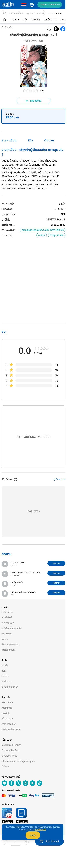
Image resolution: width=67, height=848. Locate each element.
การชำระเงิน (7, 708)
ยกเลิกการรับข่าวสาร (11, 729)
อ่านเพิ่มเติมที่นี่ (40, 829)
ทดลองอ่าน (35, 101)
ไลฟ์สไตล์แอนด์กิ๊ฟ (10, 687)
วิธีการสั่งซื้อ (7, 702)
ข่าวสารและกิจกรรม (10, 644)
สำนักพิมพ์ (6, 633)
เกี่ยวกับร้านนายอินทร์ (11, 745)
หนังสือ (15, 20)
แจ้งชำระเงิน (7, 718)
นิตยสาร (36, 20)
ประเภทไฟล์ (8, 214)
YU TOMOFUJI (33, 41)
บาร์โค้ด (6, 219)
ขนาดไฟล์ (7, 209)
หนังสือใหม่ (7, 617)
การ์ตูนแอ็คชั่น (57, 235)
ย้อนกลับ (8, 27)
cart (32, 5)
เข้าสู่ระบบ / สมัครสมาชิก (50, 4)
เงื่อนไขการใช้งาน (9, 755)
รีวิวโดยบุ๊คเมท (8, 650)
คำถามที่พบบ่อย (9, 724)
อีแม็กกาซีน (50, 20)
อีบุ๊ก (25, 20)
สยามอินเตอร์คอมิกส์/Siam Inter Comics (43, 230)
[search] (4, 13)
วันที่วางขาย (8, 225)
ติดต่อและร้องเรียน (10, 750)
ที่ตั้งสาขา (6, 766)
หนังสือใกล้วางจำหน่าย (12, 628)
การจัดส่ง (6, 713)
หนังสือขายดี (7, 612)
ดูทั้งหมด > (59, 479)
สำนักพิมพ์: (8, 230)
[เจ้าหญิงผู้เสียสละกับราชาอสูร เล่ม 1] (56, 28)
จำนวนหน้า (8, 204)
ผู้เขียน (5, 639)
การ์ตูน (41, 235)
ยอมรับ (33, 835)
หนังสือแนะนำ (8, 623)
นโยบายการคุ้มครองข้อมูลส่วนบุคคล (18, 761)
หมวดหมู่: (7, 235)
